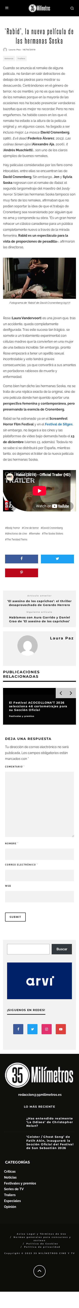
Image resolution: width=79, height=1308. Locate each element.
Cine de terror (31, 528)
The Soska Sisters (53, 533)
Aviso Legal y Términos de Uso (41, 1234)
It (67, 144)
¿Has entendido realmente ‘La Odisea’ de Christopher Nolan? (49, 1122)
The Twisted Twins (17, 539)
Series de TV (14, 1189)
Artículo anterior (39, 595)
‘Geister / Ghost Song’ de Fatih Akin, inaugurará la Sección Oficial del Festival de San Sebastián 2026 (50, 1142)
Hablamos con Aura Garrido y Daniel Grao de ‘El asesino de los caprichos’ (39, 619)
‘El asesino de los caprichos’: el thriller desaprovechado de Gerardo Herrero (39, 603)
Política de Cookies (42, 1243)
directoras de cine (17, 533)
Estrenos (9, 58)
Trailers (21, 58)
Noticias (10, 1177)
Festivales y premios (20, 1183)
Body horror (13, 528)
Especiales (12, 1201)
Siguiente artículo (39, 612)
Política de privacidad (42, 1247)
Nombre (11, 843)
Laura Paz (15, 49)
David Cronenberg (52, 528)
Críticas (10, 1171)
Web (8, 886)
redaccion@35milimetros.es (40, 1095)
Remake (35, 533)
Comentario (15, 767)
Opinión (10, 1207)
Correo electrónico (21, 865)
